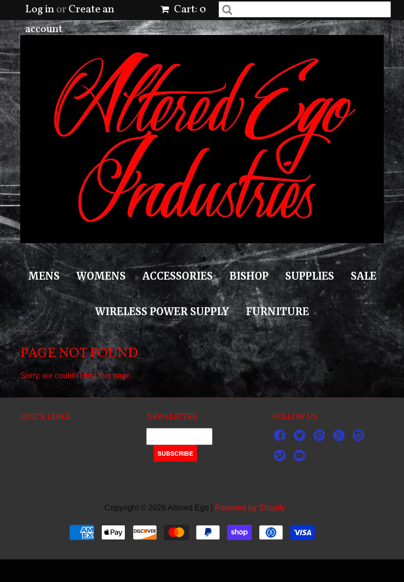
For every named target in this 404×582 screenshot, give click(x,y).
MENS (44, 276)
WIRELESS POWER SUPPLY (162, 311)
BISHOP (249, 276)
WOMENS (101, 276)
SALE (363, 276)
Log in (39, 9)
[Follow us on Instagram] (360, 438)
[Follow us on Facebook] (281, 438)
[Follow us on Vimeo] (281, 458)
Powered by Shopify (250, 508)
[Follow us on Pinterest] (320, 438)
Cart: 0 (189, 9)
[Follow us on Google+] (340, 438)
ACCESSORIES (177, 276)
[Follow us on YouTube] (301, 458)
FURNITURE (277, 311)
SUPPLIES (309, 276)
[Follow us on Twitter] (301, 438)
